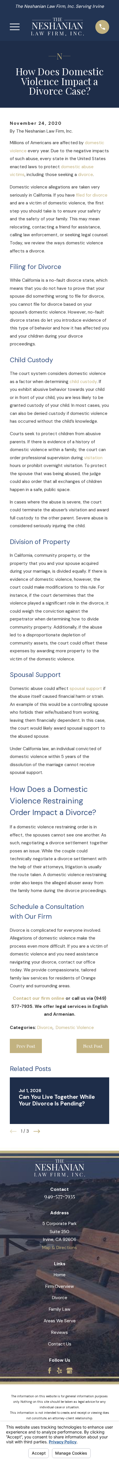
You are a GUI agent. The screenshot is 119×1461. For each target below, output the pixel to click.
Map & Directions (59, 1248)
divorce (85, 174)
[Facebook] (50, 1370)
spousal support (86, 688)
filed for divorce (91, 195)
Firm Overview (59, 1286)
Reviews (59, 1332)
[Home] (57, 27)
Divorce (45, 1027)
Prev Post (25, 1046)
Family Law (59, 1309)
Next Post (93, 1046)
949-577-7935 (59, 1196)
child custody (83, 382)
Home (60, 1275)
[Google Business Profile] (69, 1370)
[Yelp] (59, 1370)
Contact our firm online (38, 998)
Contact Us (59, 1344)
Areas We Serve (60, 1321)
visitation (93, 458)
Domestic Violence (75, 1027)
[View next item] (37, 1131)
